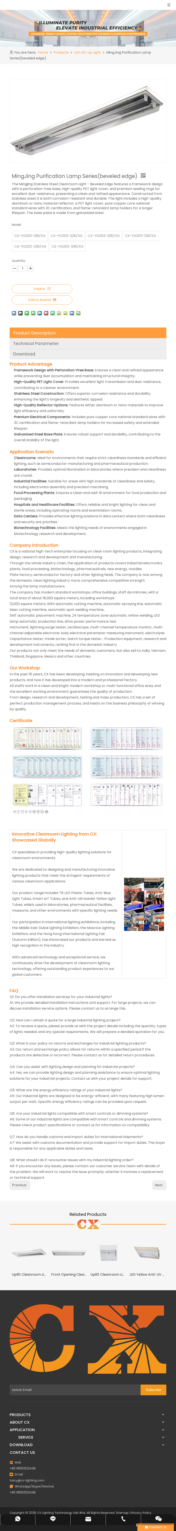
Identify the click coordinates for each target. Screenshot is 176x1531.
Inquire (39, 288)
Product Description (34, 333)
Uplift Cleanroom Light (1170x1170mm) (68, 1274)
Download (24, 354)
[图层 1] (88, 1339)
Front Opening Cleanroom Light (29, 1274)
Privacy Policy (141, 1513)
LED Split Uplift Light (147, 1274)
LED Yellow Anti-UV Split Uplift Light (107, 1274)
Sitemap (122, 1513)
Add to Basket (40, 299)
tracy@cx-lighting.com (27, 1480)
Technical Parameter (36, 343)
